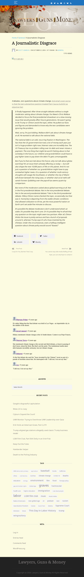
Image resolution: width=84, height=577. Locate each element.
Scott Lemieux (23, 50)
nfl (43, 501)
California (62, 471)
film (48, 480)
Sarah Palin (41, 506)
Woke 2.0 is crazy (20, 409)
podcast (50, 501)
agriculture (34, 471)
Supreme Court (62, 505)
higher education (29, 491)
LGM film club (31, 496)
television (16, 511)
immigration (44, 490)
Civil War (33, 476)
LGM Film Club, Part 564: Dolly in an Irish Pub (32, 438)
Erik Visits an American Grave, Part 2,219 (29, 425)
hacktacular (57, 486)
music (43, 496)
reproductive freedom (20, 506)
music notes (53, 496)
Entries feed (18, 538)
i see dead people (58, 491)
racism (65, 501)
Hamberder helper (20, 449)
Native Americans (19, 501)
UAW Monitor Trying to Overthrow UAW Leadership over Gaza (38, 419)
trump (61, 510)
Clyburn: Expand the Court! (24, 414)
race (57, 501)
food (55, 480)
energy (25, 481)
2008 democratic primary (20, 471)
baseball (45, 470)
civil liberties (23, 476)
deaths (65, 475)
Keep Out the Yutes (21, 444)
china (15, 476)
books (54, 471)
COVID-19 (57, 476)
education (16, 481)
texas (24, 511)
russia (33, 506)
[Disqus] (42, 284)
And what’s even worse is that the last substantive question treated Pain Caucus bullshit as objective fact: (41, 104)
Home (14, 38)
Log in (15, 532)
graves (44, 485)
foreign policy (64, 481)
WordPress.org (19, 548)
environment (37, 480)
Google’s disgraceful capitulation (26, 403)
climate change (45, 475)
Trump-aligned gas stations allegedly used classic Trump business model (40, 432)
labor (17, 495)
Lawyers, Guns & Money (42, 562)
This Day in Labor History (42, 510)
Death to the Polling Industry (25, 454)
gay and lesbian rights (19, 486)
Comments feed (19, 543)
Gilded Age (32, 486)
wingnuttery (19, 515)
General (21, 38)
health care (17, 491)
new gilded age (34, 501)
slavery (50, 506)
